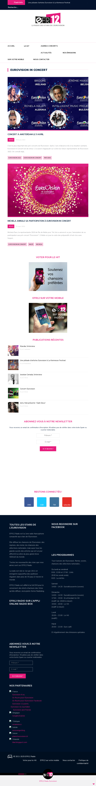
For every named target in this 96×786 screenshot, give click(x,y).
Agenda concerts (49, 46)
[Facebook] (79, 7)
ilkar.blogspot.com (19, 742)
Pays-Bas (47, 158)
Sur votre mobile (16, 59)
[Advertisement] (48, 33)
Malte (31, 244)
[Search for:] (15, 7)
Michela (39, 244)
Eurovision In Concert (32, 158)
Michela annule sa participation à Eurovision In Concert (39, 221)
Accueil (11, 46)
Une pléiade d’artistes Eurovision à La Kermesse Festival (43, 360)
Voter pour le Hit (30, 760)
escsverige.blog (18, 730)
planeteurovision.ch (20, 736)
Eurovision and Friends (20, 710)
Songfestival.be (18, 716)
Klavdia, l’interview (27, 346)
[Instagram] (83, 7)
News (11, 140)
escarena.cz (17, 724)
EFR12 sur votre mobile (49, 760)
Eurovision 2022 (15, 158)
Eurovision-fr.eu (18, 694)
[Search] (26, 7)
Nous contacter (41, 59)
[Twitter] (86, 7)
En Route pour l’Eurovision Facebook (27, 701)
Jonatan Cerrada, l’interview (38, 3)
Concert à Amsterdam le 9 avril (26, 134)
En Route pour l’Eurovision (22, 698)
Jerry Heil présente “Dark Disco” (33, 403)
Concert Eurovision (27, 389)
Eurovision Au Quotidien (19, 707)
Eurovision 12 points (20, 704)
